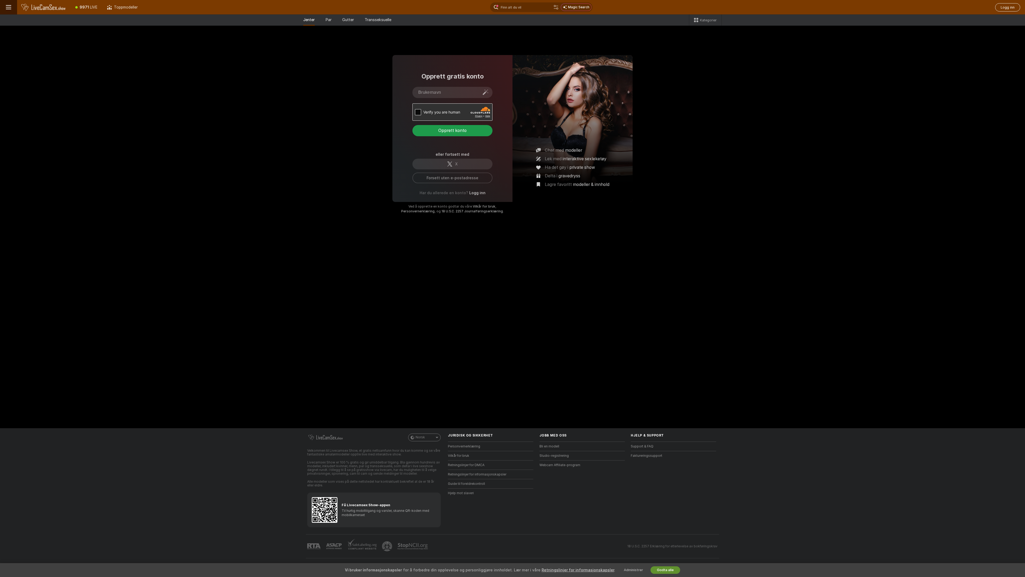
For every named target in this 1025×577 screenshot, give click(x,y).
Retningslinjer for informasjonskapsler (477, 474)
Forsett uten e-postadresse (452, 178)
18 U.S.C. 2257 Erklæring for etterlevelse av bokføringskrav (672, 546)
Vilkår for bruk (484, 206)
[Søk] (556, 7)
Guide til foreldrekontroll (466, 484)
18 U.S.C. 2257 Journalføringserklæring (472, 211)
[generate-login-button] (485, 92)
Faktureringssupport (646, 456)
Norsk (420, 437)
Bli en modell (549, 446)
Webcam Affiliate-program (559, 465)
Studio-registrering (554, 456)
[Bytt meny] (8, 7)
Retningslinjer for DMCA (466, 465)
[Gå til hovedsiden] (43, 7)
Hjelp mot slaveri (461, 493)
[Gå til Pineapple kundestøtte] (387, 546)
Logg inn (1008, 7)
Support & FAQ (642, 446)
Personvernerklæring (418, 211)
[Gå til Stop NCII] (413, 546)
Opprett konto (452, 130)
